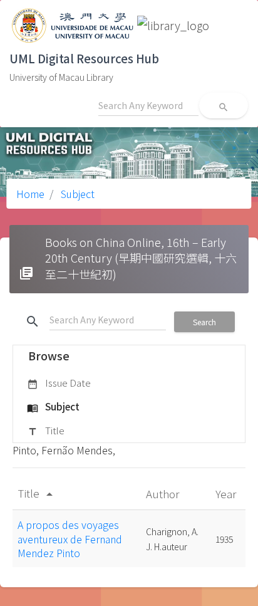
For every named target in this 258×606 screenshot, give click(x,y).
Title (45, 430)
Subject (76, 193)
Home (30, 193)
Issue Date (59, 382)
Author (164, 493)
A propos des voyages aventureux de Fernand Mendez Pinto (70, 538)
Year (227, 493)
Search (204, 321)
